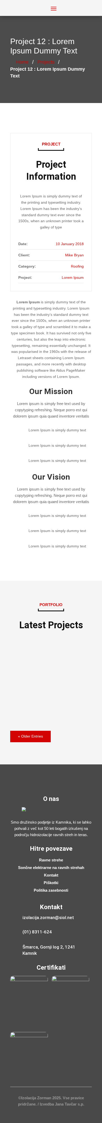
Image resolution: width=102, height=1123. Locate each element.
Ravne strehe (51, 860)
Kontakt (51, 875)
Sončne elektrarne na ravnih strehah (51, 868)
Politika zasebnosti (51, 890)
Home (22, 62)
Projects (45, 62)
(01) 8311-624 (37, 931)
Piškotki (51, 883)
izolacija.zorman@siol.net (48, 917)
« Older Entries (30, 736)
